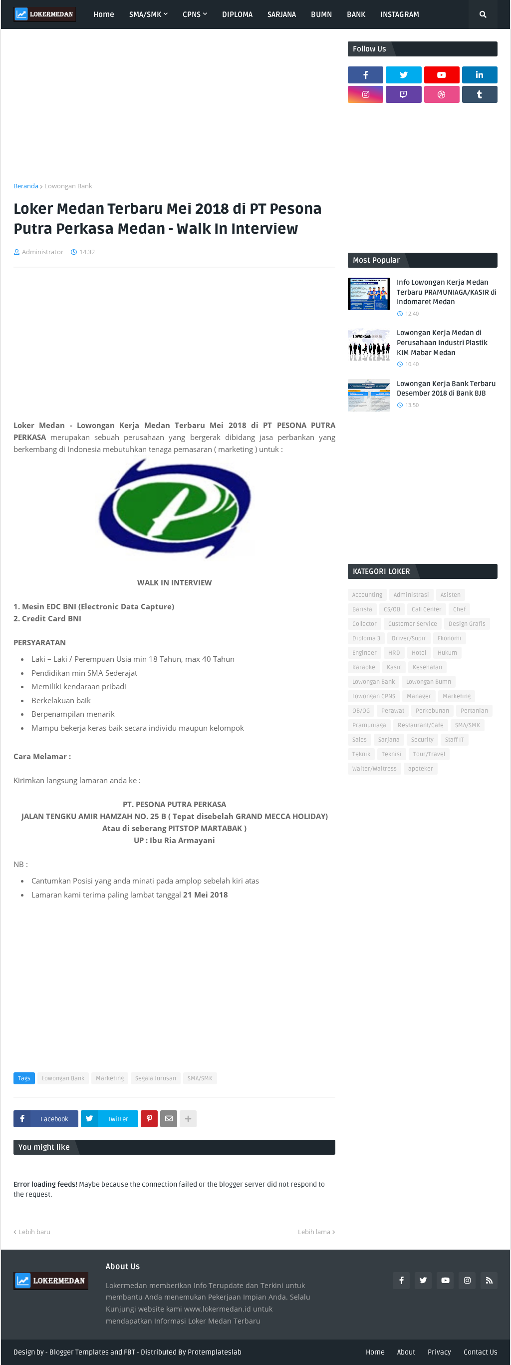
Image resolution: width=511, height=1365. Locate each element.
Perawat (392, 711)
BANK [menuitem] (356, 14)
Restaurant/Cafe (421, 725)
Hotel (419, 653)
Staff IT (454, 740)
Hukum (447, 653)
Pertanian (474, 711)
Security (422, 740)
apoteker (420, 769)
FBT (129, 1352)
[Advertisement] (174, 111)
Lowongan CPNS (373, 696)
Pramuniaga (369, 725)
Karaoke (363, 667)
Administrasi (411, 595)
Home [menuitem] (103, 14)
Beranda (25, 185)
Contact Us (481, 1352)
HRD (394, 653)
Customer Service (412, 624)
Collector (364, 624)
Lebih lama (314, 1231)
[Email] (168, 1118)
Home (375, 1352)
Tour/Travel (429, 754)
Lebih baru (34, 1231)
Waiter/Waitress (374, 769)
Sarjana (389, 740)
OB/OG (361, 711)
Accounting (367, 595)
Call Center (427, 609)
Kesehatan (427, 667)
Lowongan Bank (68, 185)
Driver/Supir (409, 638)
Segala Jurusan (155, 1078)
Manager (419, 696)
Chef (459, 609)
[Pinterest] (149, 1118)
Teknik (361, 754)
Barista (362, 609)
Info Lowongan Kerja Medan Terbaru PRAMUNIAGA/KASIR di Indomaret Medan (447, 292)
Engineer (364, 653)
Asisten (451, 595)
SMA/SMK (200, 1078)
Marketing (110, 1078)
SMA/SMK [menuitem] (145, 14)
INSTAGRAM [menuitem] (399, 14)
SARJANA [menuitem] (281, 14)
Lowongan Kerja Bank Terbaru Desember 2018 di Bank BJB (446, 389)
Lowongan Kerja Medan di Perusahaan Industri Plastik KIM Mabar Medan (442, 343)
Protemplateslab (215, 1352)
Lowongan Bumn (428, 682)
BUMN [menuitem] (321, 14)
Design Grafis (467, 624)
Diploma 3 (366, 638)
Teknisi (392, 754)
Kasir (394, 667)
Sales (359, 740)
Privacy (439, 1352)
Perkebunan (432, 711)
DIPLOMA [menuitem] (237, 14)
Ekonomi (450, 638)
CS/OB (392, 609)
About (406, 1352)
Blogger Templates (79, 1352)
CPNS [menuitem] (192, 14)
